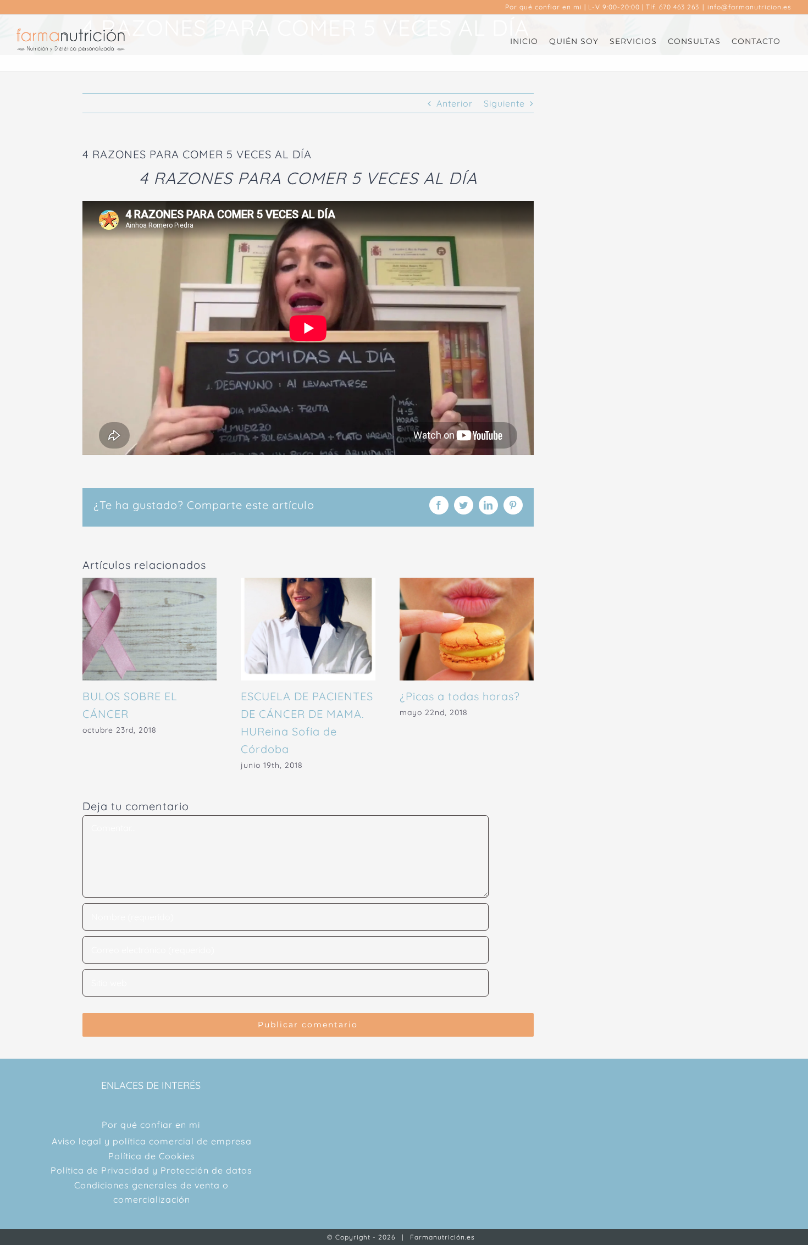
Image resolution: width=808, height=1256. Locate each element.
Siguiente (504, 103)
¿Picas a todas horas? (460, 696)
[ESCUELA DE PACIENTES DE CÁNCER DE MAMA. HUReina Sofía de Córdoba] (308, 583)
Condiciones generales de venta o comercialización (151, 1192)
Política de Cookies (151, 1155)
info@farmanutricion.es (749, 7)
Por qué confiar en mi (543, 7)
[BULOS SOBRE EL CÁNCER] (149, 583)
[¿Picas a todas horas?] (467, 583)
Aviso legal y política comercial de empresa (152, 1141)
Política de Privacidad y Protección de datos (151, 1170)
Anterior (454, 103)
